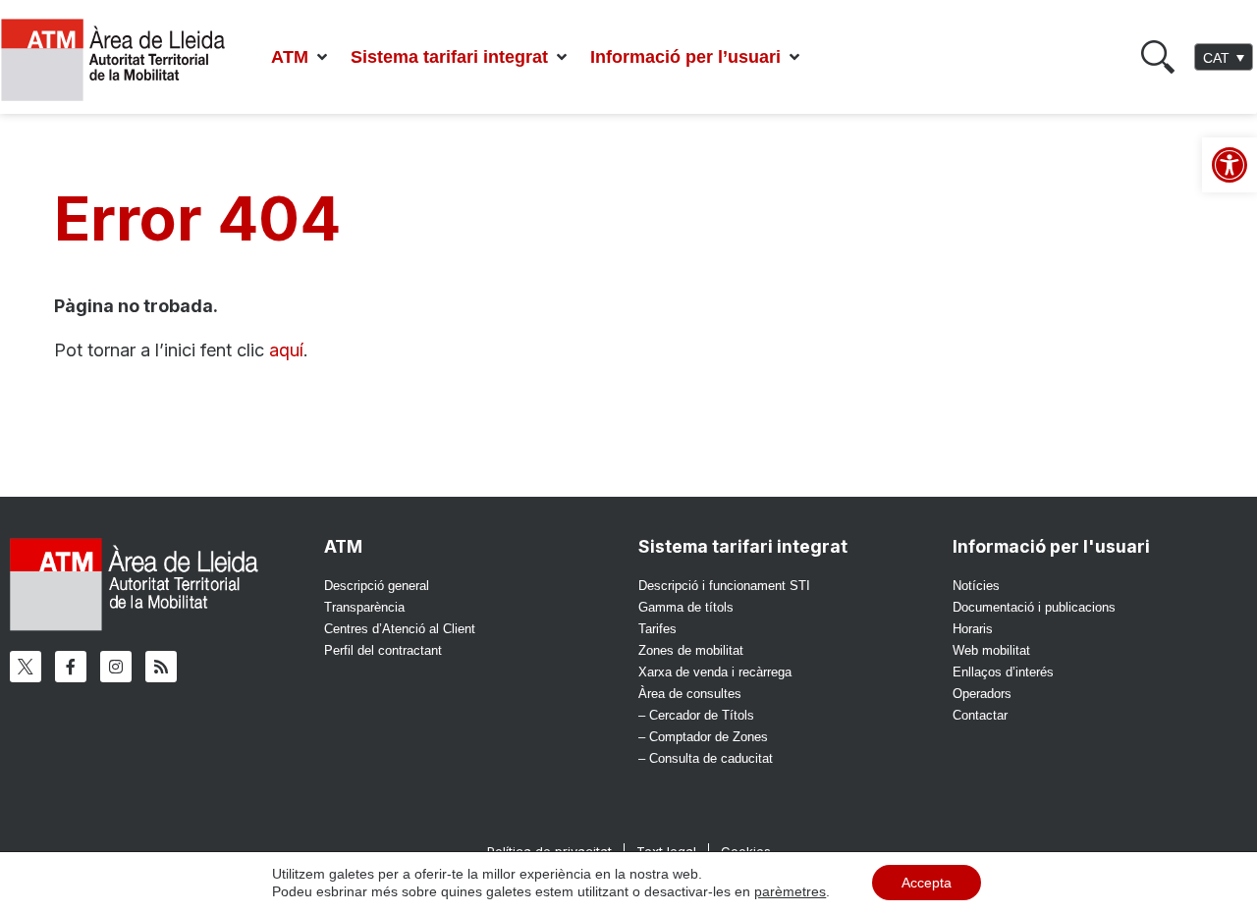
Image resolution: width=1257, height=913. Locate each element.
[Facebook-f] (70, 666)
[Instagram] (116, 666)
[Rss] (161, 666)
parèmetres (790, 891)
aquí (286, 350)
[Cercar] (1158, 57)
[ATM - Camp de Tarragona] (125, 60)
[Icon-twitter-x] (25, 666)
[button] (301, 57)
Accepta (927, 882)
